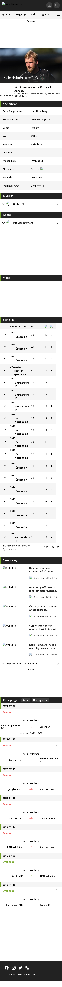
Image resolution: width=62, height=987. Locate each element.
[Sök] (57, 5)
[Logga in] (49, 5)
